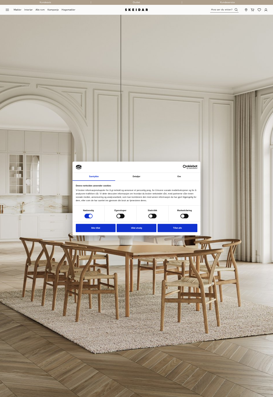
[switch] (120, 216)
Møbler (17, 10)
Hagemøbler (68, 10)
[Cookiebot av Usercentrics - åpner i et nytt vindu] (184, 167)
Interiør (28, 10)
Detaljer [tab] (136, 176)
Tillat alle (177, 228)
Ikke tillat (95, 228)
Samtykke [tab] (94, 176)
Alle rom (40, 10)
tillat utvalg (136, 228)
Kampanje (53, 10)
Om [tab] (179, 176)
